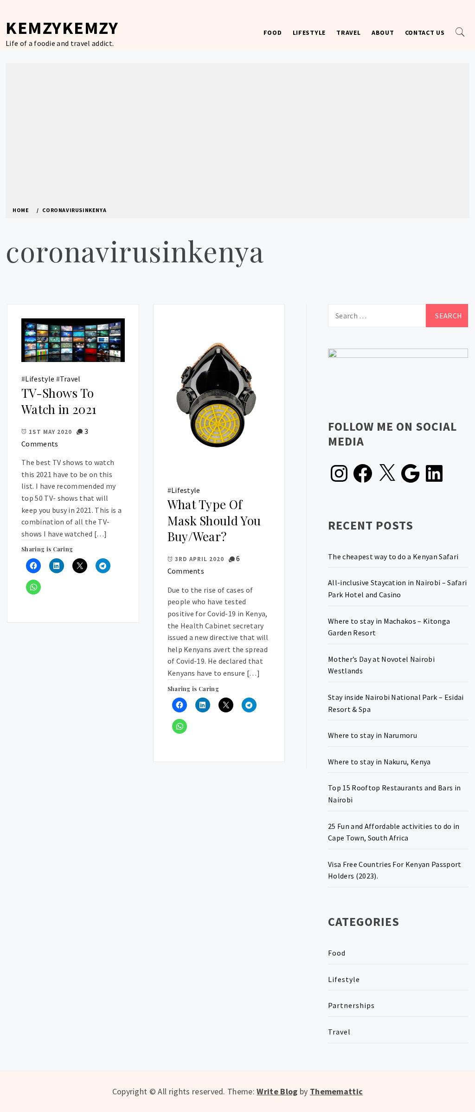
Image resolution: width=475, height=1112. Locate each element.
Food (272, 32)
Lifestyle (309, 32)
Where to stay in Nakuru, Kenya (379, 761)
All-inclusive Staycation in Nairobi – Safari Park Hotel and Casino (397, 588)
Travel (348, 32)
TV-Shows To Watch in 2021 (58, 401)
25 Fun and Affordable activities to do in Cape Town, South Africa (393, 832)
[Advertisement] (237, 137)
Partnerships (351, 1005)
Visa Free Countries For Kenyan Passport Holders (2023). (394, 870)
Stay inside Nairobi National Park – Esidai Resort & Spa (395, 703)
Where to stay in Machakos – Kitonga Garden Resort (389, 627)
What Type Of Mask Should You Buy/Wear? (214, 520)
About (383, 32)
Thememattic (336, 1091)
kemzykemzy (62, 28)
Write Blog (277, 1091)
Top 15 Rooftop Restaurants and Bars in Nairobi (394, 793)
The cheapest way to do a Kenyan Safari (393, 556)
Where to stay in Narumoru (372, 735)
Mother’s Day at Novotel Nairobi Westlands (381, 665)
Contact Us (425, 32)
